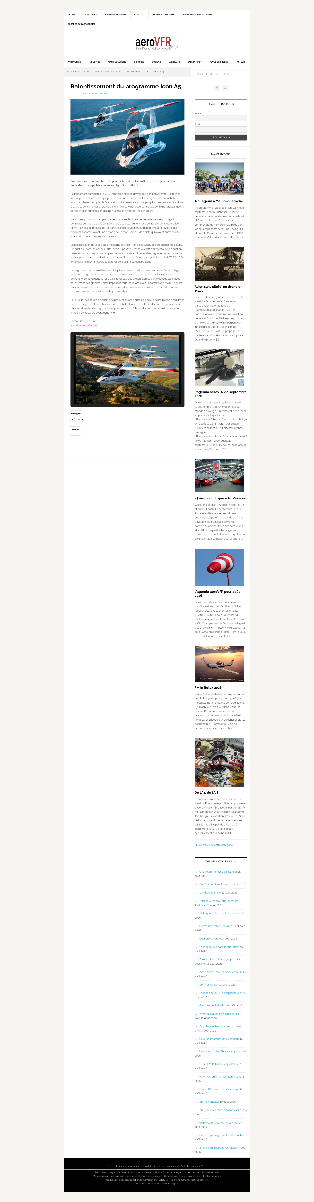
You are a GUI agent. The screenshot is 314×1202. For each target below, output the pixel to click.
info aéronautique (131, 1172)
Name (198, 113)
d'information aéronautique (127, 1166)
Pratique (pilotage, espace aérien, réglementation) (131, 1180)
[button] (120, 395)
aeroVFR (157, 43)
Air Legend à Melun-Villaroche (219, 201)
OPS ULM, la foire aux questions (218, 1064)
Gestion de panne (210, 938)
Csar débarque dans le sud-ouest (219, 946)
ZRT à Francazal (209, 1101)
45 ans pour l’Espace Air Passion (220, 498)
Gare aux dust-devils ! (212, 1005)
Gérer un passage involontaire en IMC (221, 1135)
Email (197, 124)
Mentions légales (170, 1183)
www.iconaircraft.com (83, 325)
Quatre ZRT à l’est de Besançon (218, 871)
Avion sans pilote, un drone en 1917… (220, 972)
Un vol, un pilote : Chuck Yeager (218, 1051)
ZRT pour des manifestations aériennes (223, 1110)
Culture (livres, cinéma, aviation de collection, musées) (192, 1176)
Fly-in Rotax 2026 (208, 688)
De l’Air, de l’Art (206, 792)
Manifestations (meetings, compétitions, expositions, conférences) (127, 1176)
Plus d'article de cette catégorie (214, 845)
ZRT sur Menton (209, 984)
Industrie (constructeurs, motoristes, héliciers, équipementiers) (186, 1172)
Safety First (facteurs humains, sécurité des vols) (184, 1180)
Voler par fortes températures (217, 1076)
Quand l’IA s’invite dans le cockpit (219, 1089)
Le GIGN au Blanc (210, 892)
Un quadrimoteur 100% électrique (219, 1038)
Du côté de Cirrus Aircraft (214, 884)
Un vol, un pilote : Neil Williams (217, 926)
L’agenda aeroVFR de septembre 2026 (222, 992)
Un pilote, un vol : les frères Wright (219, 1122)
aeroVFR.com (149, 1166)
